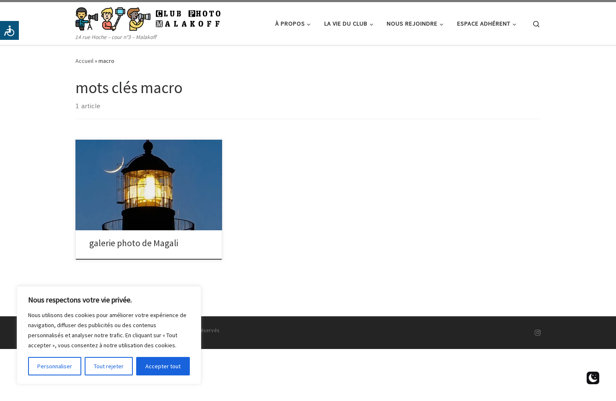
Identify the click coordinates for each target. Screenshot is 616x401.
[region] (109, 335)
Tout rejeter (109, 366)
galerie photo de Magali (133, 243)
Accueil (84, 61)
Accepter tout (163, 366)
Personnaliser (54, 366)
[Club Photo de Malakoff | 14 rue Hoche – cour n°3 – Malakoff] (147, 17)
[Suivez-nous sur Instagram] (538, 333)
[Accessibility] (9, 30)
